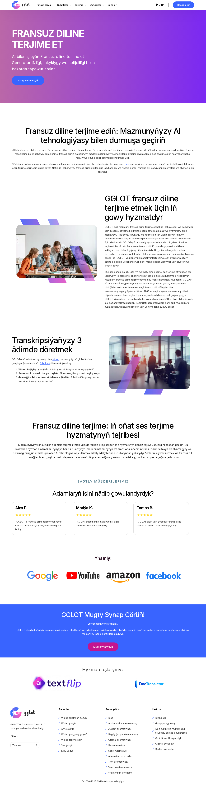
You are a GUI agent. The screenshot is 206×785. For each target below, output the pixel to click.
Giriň (161, 4)
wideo (55, 359)
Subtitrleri (45, 363)
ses (128, 164)
